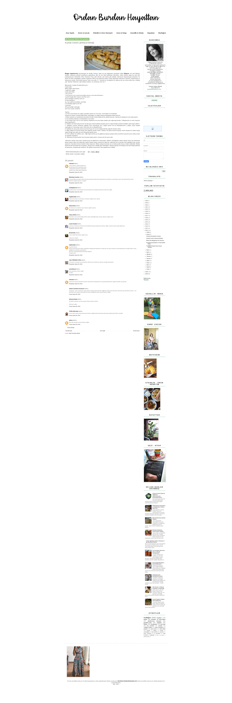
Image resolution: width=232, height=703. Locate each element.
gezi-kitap (163, 624)
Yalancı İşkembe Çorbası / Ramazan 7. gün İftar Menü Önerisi (155, 541)
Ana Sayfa (70, 33)
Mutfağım (162, 33)
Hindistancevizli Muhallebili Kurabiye (157, 575)
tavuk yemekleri (147, 633)
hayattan (159, 617)
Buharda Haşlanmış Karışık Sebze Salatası (157, 530)
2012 (146, 226)
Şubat (148, 267)
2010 (146, 230)
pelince (71, 320)
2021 (146, 207)
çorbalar (160, 625)
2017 (146, 215)
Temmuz (149, 256)
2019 (146, 211)
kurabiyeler (154, 624)
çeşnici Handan (73, 223)
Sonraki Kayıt (68, 330)
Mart (148, 265)
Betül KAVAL (72, 232)
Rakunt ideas (72, 205)
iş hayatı (162, 635)
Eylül (148, 252)
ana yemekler (150, 625)
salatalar (159, 622)
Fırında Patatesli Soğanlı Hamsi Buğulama (158, 600)
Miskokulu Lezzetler (74, 177)
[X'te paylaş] (95, 152)
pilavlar (155, 630)
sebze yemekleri (159, 627)
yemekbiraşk (72, 269)
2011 (146, 228)
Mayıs (148, 260)
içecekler (162, 631)
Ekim (148, 250)
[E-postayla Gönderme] (88, 151)
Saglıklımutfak (72, 196)
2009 (146, 271)
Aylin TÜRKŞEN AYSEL (75, 260)
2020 (146, 209)
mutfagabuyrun (73, 187)
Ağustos (149, 254)
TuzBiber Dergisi (148, 627)
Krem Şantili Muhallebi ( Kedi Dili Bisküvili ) (158, 563)
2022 (146, 205)
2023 (146, 202)
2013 (146, 224)
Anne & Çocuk (83, 33)
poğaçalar (152, 635)
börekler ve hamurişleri (75, 154)
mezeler (148, 630)
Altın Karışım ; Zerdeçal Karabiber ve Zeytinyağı (158, 587)
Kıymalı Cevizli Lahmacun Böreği (154, 238)
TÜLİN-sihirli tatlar (73, 311)
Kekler (145, 624)
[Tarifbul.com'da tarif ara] (153, 131)
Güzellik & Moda (136, 33)
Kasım (148, 234)
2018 (146, 213)
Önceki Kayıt (136, 330)
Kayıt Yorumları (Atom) (74, 333)
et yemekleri (157, 633)
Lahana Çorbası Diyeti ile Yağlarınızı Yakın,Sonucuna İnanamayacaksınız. (158, 495)
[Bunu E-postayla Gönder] (91, 152)
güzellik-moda (148, 622)
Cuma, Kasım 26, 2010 (74, 294)
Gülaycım (127, 73)
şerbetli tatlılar (146, 636)
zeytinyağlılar (146, 631)
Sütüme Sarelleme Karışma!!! (76, 288)
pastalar (146, 629)
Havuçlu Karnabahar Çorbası (153, 236)
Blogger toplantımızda (71, 73)
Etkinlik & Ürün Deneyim (103, 33)
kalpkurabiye (72, 245)
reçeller (161, 630)
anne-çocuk (154, 629)
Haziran (149, 258)
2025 (146, 200)
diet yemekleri (155, 631)
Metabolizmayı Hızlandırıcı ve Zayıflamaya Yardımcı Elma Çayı (158, 507)
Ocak (148, 269)
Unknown (71, 163)
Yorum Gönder (70, 327)
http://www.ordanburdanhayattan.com (127, 681)
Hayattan (151, 33)
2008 (146, 274)
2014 (146, 222)
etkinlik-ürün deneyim (154, 621)
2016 (146, 217)
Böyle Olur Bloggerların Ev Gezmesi (155, 240)
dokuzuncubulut (73, 299)
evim (157, 635)
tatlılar (145, 619)
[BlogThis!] (93, 152)
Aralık (148, 232)
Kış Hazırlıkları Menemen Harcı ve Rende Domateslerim (158, 552)
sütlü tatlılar (162, 629)
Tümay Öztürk (72, 215)
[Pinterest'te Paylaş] (98, 152)
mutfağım (82, 154)
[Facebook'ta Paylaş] (97, 152)
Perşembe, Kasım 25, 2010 (75, 172)
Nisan (148, 262)
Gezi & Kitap (121, 33)
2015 (146, 219)
